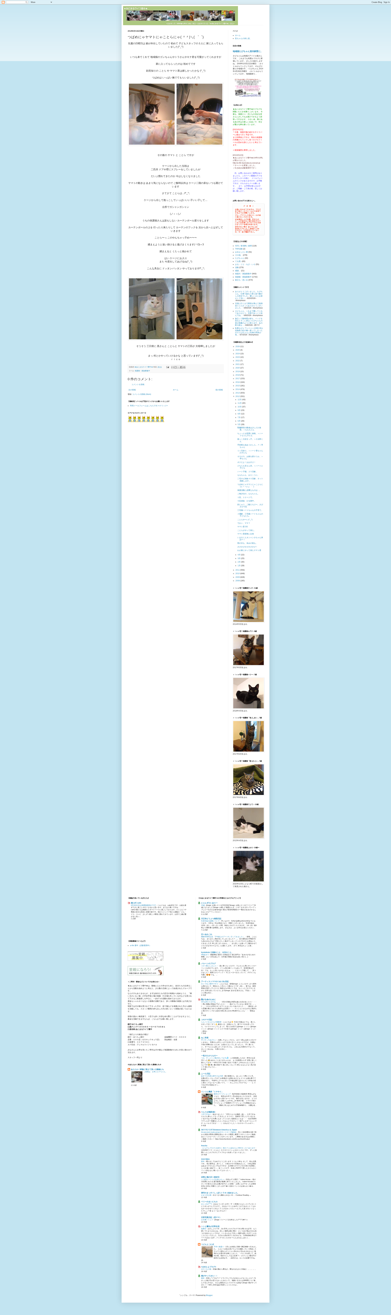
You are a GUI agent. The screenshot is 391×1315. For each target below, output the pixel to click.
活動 (237, 267)
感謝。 (238, 271)
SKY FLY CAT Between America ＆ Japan (219, 1130)
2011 (238, 570)
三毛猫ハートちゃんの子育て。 (250, 510)
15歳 (203, 905)
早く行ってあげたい (209, 1040)
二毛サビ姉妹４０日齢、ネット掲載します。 (250, 480)
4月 (239, 555)
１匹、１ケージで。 (245, 497)
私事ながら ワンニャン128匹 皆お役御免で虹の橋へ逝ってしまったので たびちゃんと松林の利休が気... (249, 331)
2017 (238, 378)
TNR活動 (239, 249)
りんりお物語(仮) (208, 1112)
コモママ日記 (206, 1020)
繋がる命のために (208, 999)
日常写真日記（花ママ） (211, 1217)
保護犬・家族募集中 (243, 274)
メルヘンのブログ (208, 963)
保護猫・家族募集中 (142, 371)
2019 (238, 371)
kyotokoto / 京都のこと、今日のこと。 (217, 952)
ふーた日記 (205, 1074)
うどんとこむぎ (207, 1244)
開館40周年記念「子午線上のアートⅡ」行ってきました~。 (223, 937)
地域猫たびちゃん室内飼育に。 (248, 51)
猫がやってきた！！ (209, 1276)
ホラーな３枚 (206, 1269)
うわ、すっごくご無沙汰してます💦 (215, 1058)
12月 (240, 400)
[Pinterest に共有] (184, 367)
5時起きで (205, 955)
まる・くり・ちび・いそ (245, 264)
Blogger (209, 1295)
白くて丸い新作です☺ (209, 984)
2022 (238, 361)
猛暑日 (204, 1229)
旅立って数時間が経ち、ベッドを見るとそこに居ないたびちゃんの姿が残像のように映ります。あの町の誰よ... (249, 321)
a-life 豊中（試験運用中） (140, 945)
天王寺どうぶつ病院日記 (211, 919)
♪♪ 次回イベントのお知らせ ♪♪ (213, 1179)
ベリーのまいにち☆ (209, 1202)
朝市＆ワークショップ (222, 1094)
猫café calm (136, 903)
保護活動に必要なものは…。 (249, 490)
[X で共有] (178, 367)
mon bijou (205, 1159)
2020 (238, 368)
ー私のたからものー (209, 1056)
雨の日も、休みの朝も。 (247, 543)
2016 (238, 382)
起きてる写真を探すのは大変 (212, 1076)
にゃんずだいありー (209, 903)
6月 (239, 421)
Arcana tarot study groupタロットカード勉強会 (219, 1132)
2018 (238, 375)
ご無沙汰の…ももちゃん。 (248, 494)
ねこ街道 (204, 1038)
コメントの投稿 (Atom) (141, 394)
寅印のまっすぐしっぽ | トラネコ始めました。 (220, 1193)
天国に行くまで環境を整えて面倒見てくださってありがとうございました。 (249, 305)
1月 (239, 566)
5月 (239, 424)
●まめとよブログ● (208, 1267)
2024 (238, 354)
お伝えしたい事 (241, 252)
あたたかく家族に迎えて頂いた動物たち (147, 1069)
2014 (238, 389)
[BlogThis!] (175, 367)
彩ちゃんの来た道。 (243, 38)
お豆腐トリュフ (207, 1220)
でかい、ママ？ (243, 523)
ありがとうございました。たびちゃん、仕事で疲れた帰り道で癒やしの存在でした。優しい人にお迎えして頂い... (249, 294)
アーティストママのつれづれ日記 (215, 981)
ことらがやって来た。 (246, 530)
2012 (238, 396)
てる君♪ (238, 261)
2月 (239, 562)
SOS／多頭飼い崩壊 (243, 246)
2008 (238, 581)
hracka (204, 1146)
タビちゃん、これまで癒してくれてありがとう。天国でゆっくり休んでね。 (249, 313)
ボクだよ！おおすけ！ (246, 462)
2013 (238, 393)
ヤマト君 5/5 (242, 527)
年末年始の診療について (210, 921)
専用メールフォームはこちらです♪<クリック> (149, 406)
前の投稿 (219, 390)
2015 (238, 386)
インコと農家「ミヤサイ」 (212, 1092)
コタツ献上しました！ (209, 966)
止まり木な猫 (206, 1195)
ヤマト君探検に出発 (245, 534)
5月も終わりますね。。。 (211, 1002)
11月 (240, 403)
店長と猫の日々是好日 (210, 1177)
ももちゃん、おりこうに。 (248, 475)
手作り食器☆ (219, 1247)
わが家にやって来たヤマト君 (249, 550)
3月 (239, 558)
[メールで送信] (172, 367)
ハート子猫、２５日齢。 (247, 472)
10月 (240, 407)
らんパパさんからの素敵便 (211, 1022)
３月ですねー (206, 1114)
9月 (239, 410)
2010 (238, 573)
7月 (239, 417)
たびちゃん (239, 258)
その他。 (238, 255)
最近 (203, 1278)
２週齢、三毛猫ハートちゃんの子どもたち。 (250, 515)
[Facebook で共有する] (181, 367)
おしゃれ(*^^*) (206, 1204)
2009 (238, 577)
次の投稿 (132, 390)
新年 (203, 1161)
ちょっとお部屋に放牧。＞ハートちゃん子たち (250, 434)
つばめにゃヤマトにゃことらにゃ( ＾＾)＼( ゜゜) (250, 485)
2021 (238, 364)
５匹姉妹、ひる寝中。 (246, 501)
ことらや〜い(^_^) (244, 520)
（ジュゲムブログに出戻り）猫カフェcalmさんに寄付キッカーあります (228, 1148)
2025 (238, 350)
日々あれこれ (206, 934)
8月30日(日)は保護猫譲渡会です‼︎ (143, 905)
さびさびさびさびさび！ (247, 547)
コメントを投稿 (138, 384)
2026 (238, 346)
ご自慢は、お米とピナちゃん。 (155, 1072)
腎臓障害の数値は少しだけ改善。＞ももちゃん (249, 429)
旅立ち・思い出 (241, 280)
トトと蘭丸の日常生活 (210, 1226)
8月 (239, 414)
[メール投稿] (168, 367)
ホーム (175, 390)
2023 (238, 357)
